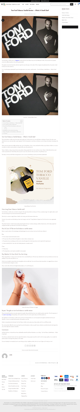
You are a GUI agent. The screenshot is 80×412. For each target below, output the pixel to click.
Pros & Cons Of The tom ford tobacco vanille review (12, 126)
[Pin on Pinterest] (32, 346)
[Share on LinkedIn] (35, 346)
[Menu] (2, 4)
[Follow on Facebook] (42, 378)
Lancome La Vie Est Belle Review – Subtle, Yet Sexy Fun (45, 363)
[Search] (71, 4)
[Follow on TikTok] (47, 378)
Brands (37, 4)
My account (35, 400)
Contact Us (58, 405)
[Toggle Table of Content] (20, 121)
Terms (43, 405)
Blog (30, 8)
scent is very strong (7, 314)
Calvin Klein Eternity (65, 15)
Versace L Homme (65, 12)
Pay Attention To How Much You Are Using (10, 130)
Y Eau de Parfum (65, 22)
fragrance (17, 60)
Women (26, 4)
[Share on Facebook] (25, 346)
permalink (36, 350)
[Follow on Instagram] (44, 378)
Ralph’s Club (64, 20)
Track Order (40, 400)
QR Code (45, 400)
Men (23, 4)
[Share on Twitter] (28, 346)
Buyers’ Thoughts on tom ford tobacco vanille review (12, 131)
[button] (78, 4)
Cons (6, 128)
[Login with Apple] (70, 27)
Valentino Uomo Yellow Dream (67, 17)
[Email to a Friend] (30, 346)
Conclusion (5, 133)
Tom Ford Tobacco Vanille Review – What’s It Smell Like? (12, 123)
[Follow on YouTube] (49, 378)
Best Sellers (32, 4)
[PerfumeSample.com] (11, 4)
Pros (5, 127)
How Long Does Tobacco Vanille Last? (9, 124)
